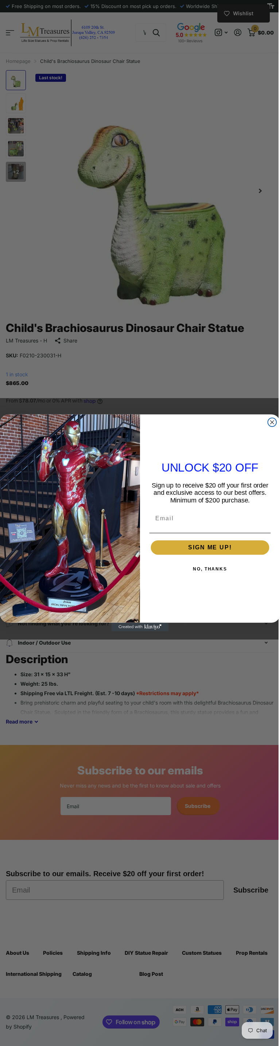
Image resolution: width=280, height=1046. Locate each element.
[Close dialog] (269, 422)
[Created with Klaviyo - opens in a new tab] (137, 627)
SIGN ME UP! (207, 547)
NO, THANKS (207, 569)
